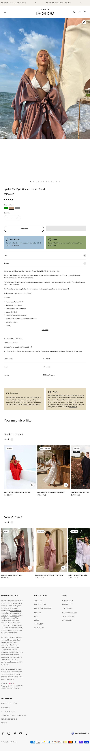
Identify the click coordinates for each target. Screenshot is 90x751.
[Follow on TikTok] (26, 733)
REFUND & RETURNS (8, 711)
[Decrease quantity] (7, 218)
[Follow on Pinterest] (14, 733)
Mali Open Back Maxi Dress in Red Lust (17, 492)
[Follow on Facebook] (2, 733)
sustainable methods (14, 657)
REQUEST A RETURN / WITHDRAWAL (14, 715)
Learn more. (73, 407)
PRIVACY (4, 723)
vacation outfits (12, 677)
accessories (14, 615)
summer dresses (17, 672)
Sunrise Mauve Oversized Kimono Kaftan (49, 575)
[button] (9, 200)
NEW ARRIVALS (67, 601)
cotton (13, 647)
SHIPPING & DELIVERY (9, 704)
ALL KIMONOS (67, 609)
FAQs (36, 616)
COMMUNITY (38, 624)
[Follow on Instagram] (8, 733)
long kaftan (5, 613)
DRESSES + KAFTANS (69, 612)
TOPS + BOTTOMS (68, 616)
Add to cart (24, 229)
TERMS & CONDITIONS (9, 719)
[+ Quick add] (32, 485)
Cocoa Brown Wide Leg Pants (11, 575)
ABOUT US (38, 601)
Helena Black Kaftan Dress (80, 492)
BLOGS (36, 620)
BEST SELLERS (67, 605)
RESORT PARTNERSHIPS (42, 609)
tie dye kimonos (15, 611)
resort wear (5, 674)
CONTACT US (39, 628)
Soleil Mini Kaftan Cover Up (77, 575)
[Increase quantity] (16, 218)
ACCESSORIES (67, 620)
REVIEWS (37, 612)
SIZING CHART (6, 708)
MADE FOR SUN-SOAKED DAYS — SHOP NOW (58, 3)
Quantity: (7, 213)
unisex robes (13, 613)
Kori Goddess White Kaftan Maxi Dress (50, 492)
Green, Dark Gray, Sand (23, 293)
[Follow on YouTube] (20, 733)
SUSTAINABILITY (40, 605)
